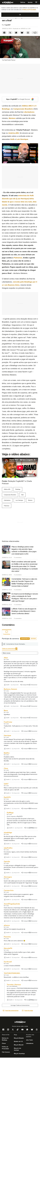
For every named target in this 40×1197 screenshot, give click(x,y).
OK (20, 14)
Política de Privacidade (29, 9)
